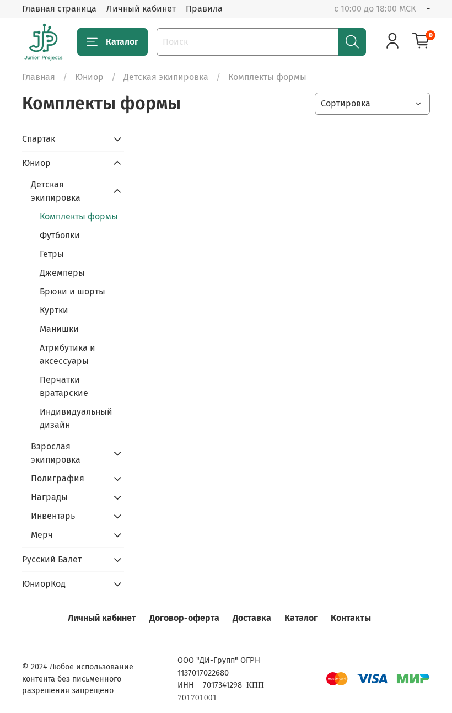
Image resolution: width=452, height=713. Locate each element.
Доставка (252, 618)
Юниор (89, 77)
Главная (38, 77)
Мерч (42, 534)
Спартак (38, 138)
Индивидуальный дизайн (76, 418)
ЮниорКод (44, 583)
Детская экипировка (165, 77)
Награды (49, 497)
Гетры (52, 254)
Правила (204, 8)
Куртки (54, 310)
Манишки (59, 329)
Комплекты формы (79, 216)
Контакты (351, 618)
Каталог (122, 41)
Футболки (60, 235)
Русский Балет (52, 559)
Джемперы (62, 272)
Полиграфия (57, 478)
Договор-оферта (184, 618)
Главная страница (59, 8)
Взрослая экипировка (55, 453)
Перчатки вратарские (64, 386)
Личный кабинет (141, 8)
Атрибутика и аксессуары (67, 354)
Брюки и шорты (72, 291)
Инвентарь (53, 516)
